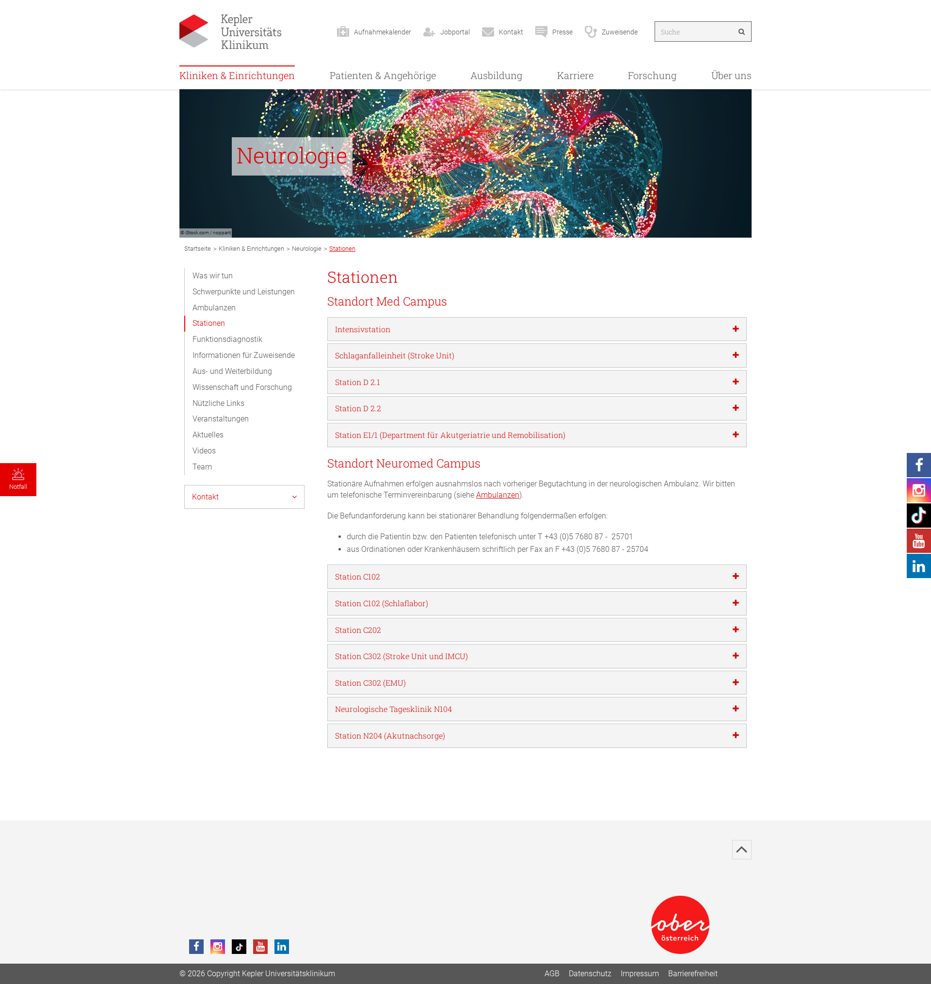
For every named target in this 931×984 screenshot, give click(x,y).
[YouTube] (260, 946)
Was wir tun (213, 275)
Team (202, 466)
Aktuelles (208, 434)
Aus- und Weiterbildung (232, 371)
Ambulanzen (214, 307)
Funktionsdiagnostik (227, 339)
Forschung (652, 75)
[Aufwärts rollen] (742, 849)
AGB (552, 973)
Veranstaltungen (221, 418)
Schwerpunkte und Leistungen (244, 291)
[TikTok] (239, 946)
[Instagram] (217, 946)
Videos (204, 450)
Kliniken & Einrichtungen (237, 75)
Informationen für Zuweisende (244, 355)
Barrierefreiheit (693, 973)
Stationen (209, 323)
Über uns (731, 75)
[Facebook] (196, 946)
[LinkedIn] (281, 946)
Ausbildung (496, 75)
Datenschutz (590, 973)
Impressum (640, 973)
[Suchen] (741, 31)
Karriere (575, 75)
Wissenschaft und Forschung (242, 387)
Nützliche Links (218, 403)
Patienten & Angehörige (383, 75)
